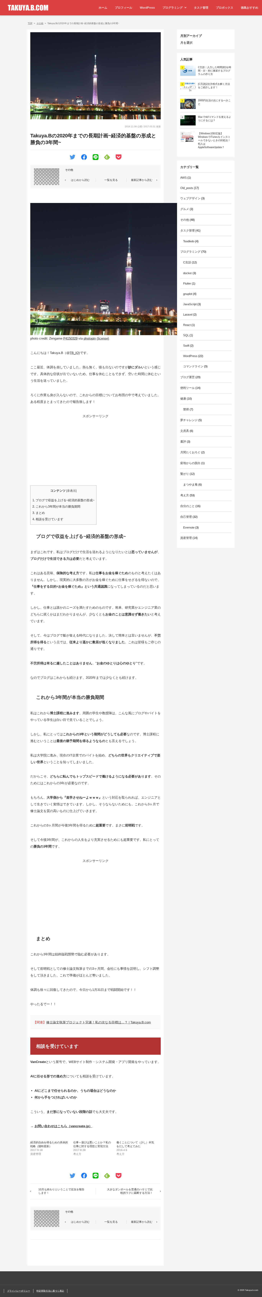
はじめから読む (80, 179)
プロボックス (224, 7)
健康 (183, 398)
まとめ (38, 513)
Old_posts (186, 188)
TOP (30, 23)
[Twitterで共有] (72, 157)
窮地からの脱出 (190, 463)
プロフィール (123, 7)
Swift (186, 345)
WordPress (147, 7)
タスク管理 (201, 7)
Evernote (188, 527)
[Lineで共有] (95, 158)
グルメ (184, 209)
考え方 (184, 495)
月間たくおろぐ (190, 452)
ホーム (103, 7)
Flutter (187, 283)
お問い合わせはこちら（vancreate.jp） (63, 1126)
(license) (103, 338)
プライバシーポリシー (18, 1291)
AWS (183, 177)
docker (187, 273)
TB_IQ (74, 353)
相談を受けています (47, 519)
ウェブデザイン (190, 198)
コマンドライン (193, 366)
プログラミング (172, 7)
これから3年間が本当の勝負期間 (56, 506)
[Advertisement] (95, 446)
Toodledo (188, 241)
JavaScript (190, 304)
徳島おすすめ (249, 7)
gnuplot (187, 293)
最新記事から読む (141, 179)
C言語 (187, 262)
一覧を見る (111, 179)
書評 (183, 441)
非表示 (71, 490)
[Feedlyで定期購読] (107, 157)
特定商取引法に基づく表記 (50, 1291)
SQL (186, 335)
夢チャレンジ (189, 420)
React (187, 325)
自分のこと (187, 506)
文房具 (184, 430)
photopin (90, 338)
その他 (39, 23)
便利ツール (187, 387)
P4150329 (70, 338)
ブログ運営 (187, 377)
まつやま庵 (190, 484)
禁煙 (186, 409)
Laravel (187, 314)
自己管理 (186, 516)
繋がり (184, 473)
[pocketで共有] (118, 157)
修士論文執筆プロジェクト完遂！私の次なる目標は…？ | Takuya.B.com (98, 1022)
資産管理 (186, 537)
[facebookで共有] (84, 158)
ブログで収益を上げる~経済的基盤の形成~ (63, 500)
